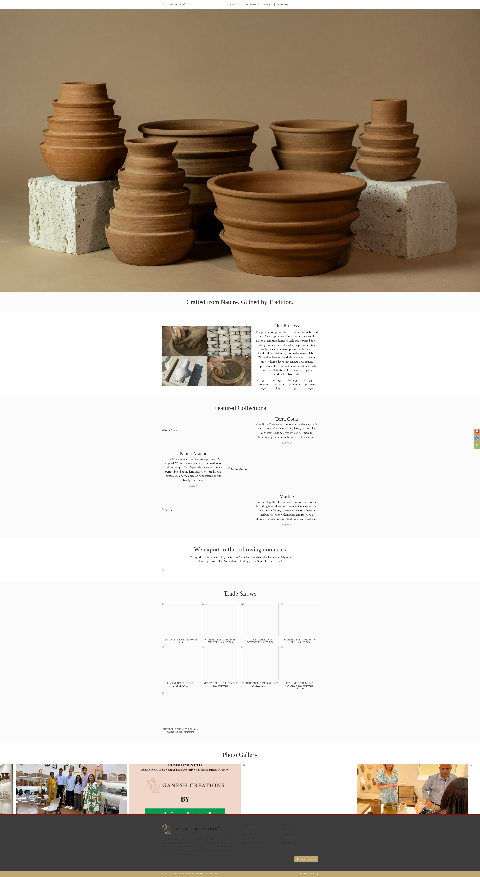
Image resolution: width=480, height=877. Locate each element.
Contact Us (248, 838)
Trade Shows (249, 834)
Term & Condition (252, 843)
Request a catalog (306, 858)
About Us (235, 4)
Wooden (286, 843)
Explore (286, 442)
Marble (268, 4)
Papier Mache (289, 834)
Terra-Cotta (252, 4)
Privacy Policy (249, 847)
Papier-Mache (284, 4)
